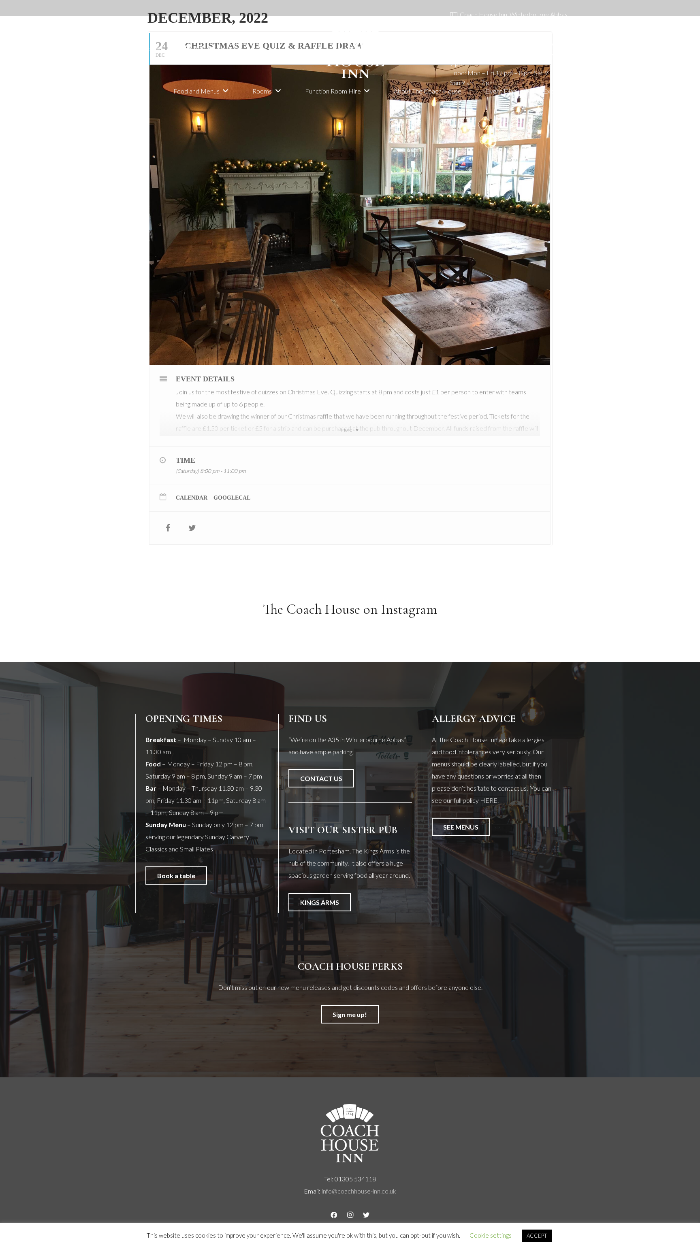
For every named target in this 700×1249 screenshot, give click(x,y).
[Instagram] (199, 48)
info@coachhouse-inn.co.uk (359, 1191)
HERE (488, 800)
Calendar (191, 498)
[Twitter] (212, 48)
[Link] (355, 48)
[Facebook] (186, 48)
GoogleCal (231, 498)
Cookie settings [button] (491, 1235)
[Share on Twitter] (192, 528)
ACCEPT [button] (537, 1235)
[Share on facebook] (168, 528)
